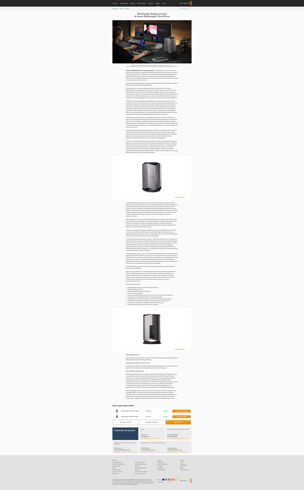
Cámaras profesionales (117, 462)
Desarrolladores (141, 3)
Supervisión (137, 466)
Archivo (121, 8)
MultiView (137, 469)
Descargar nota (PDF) (125, 422)
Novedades (115, 8)
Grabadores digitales (116, 469)
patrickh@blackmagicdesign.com (124, 451)
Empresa (151, 3)
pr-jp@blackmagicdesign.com (150, 438)
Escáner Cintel (115, 473)
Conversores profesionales (140, 464)
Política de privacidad (184, 469)
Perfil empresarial (183, 464)
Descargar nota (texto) (152, 422)
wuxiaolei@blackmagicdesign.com (177, 438)
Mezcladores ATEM (116, 466)
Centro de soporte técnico (163, 464)
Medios (158, 3)
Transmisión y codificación (140, 473)
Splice (164, 3)
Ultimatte (114, 467)
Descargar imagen (180, 197)
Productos (115, 3)
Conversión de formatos (140, 462)
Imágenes (127, 8)
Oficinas (182, 462)
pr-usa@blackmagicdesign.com (150, 451)
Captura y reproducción (117, 471)
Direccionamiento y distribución (141, 471)
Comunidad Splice (161, 469)
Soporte (133, 3)
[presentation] (114, 41)
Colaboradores (183, 466)
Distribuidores (124, 3)
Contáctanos (160, 466)
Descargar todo (178, 422)
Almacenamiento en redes (140, 467)
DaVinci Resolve (118, 464)
